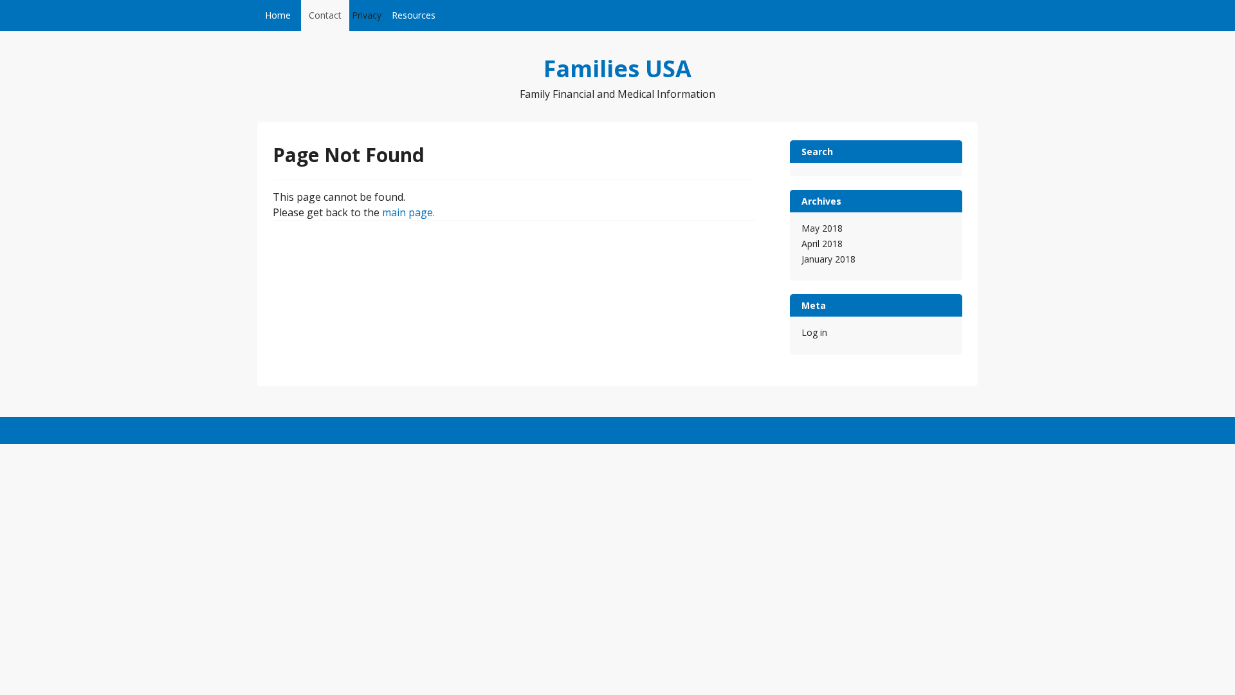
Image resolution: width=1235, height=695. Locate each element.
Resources (413, 15)
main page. (408, 212)
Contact (325, 15)
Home (278, 15)
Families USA (617, 68)
